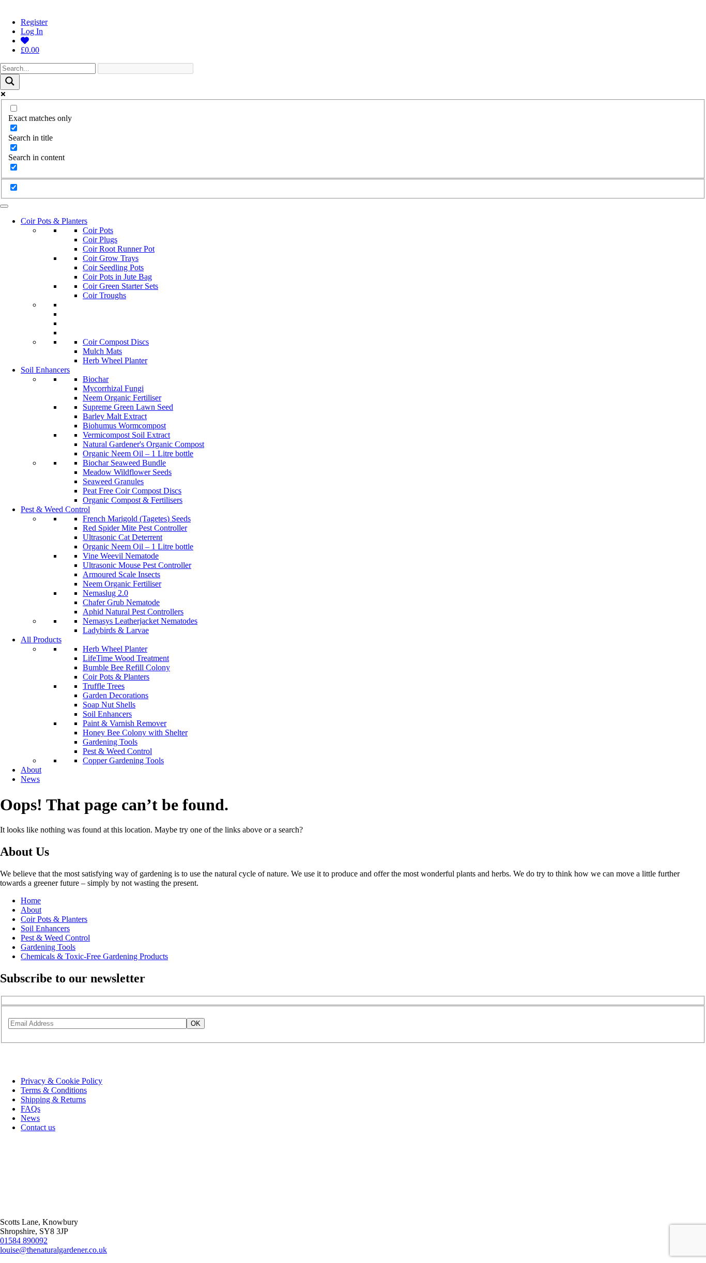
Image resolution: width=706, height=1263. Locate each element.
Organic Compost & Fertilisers (132, 500)
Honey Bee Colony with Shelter (135, 732)
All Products (41, 639)
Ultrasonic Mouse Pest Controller (137, 565)
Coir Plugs (100, 239)
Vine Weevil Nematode (121, 555)
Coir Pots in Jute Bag (117, 276)
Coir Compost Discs (116, 341)
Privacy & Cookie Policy (61, 1080)
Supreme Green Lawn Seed (128, 407)
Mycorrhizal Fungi (113, 388)
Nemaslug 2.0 (105, 593)
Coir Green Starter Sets (120, 286)
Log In (32, 31)
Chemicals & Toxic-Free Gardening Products (94, 956)
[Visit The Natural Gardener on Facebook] (19, 1063)
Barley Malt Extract (115, 416)
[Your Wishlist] (25, 40)
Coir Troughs (104, 295)
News (30, 779)
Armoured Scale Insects (121, 574)
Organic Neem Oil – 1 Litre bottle (138, 453)
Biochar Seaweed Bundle (124, 462)
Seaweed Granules (113, 481)
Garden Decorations (115, 695)
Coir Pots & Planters (54, 221)
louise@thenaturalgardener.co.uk (53, 1249)
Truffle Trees (104, 686)
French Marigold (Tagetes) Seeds (137, 518)
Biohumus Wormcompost (124, 425)
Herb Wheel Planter (115, 360)
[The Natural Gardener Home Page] (34, 1204)
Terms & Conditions (54, 1090)
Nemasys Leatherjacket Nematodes (140, 621)
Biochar (96, 379)
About (31, 769)
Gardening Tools (110, 741)
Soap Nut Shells (109, 704)
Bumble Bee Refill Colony (126, 667)
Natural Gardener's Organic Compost (143, 444)
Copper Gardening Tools (123, 760)
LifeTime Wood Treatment (126, 658)
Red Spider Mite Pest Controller (135, 527)
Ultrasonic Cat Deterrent (122, 537)
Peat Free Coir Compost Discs (132, 490)
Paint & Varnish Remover (124, 723)
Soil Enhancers (45, 369)
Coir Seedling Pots (113, 267)
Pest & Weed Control (55, 509)
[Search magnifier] (10, 82)
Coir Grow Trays (111, 258)
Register (34, 22)
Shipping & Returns (53, 1099)
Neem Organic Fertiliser (122, 397)
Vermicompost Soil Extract (126, 434)
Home (31, 900)
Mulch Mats (102, 351)
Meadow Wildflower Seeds (127, 472)
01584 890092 (24, 1240)
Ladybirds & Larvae (116, 630)
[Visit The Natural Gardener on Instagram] (7, 1063)
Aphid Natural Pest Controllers (133, 611)
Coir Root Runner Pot (119, 248)
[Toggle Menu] (4, 206)
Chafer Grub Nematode (121, 602)
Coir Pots (98, 230)
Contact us (38, 1127)
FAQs (30, 1108)
